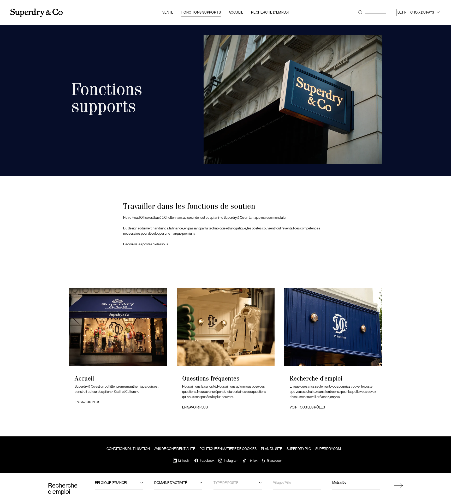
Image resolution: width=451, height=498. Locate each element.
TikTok (252, 461)
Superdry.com (328, 449)
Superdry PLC (299, 449)
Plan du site (271, 449)
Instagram (231, 461)
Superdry (36, 12)
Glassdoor (274, 461)
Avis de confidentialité (174, 449)
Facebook (207, 461)
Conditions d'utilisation (128, 449)
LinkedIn (184, 461)
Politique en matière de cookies (228, 449)
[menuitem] (418, 13)
